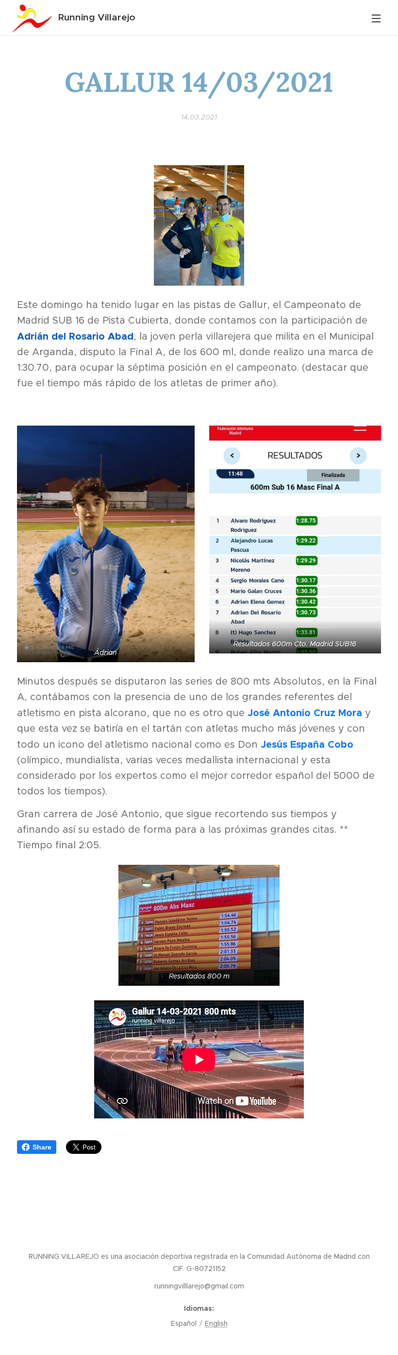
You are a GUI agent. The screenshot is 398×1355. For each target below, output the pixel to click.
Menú (376, 18)
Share (42, 1147)
